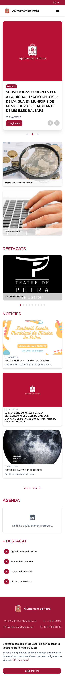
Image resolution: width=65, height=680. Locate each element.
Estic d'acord (32, 670)
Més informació (21, 659)
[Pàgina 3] (26, 305)
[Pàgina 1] (20, 305)
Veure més (32, 488)
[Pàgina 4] (29, 305)
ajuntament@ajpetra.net (21, 626)
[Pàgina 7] (38, 305)
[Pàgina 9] (44, 305)
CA (56, 2)
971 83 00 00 (54, 620)
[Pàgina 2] (23, 305)
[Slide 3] (38, 134)
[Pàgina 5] (32, 305)
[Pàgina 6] (35, 305)
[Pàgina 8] (41, 305)
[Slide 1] (27, 134)
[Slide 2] (32, 134)
